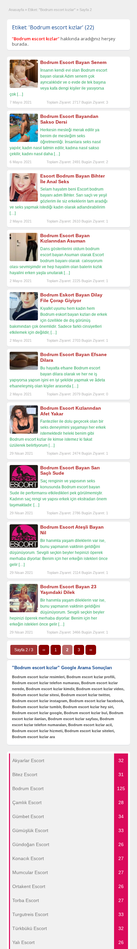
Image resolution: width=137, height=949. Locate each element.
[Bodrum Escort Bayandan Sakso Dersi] (24, 140)
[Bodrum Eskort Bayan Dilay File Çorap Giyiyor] (24, 319)
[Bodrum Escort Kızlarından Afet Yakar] (24, 432)
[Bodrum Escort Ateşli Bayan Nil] (24, 546)
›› (90, 650)
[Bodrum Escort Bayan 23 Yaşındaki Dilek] (24, 611)
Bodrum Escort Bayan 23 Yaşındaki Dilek (68, 589)
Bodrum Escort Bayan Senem (73, 62)
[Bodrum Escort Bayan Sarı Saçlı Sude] (24, 486)
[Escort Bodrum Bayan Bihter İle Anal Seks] (24, 200)
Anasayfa (16, 10)
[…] (20, 94)
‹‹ (44, 650)
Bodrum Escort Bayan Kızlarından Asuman (65, 238)
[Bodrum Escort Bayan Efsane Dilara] (24, 368)
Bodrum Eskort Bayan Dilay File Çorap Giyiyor (71, 297)
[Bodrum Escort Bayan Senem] (24, 86)
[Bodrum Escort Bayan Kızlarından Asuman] (24, 259)
